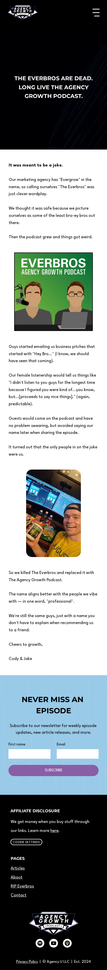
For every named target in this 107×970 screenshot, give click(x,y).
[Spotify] (40, 943)
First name (16, 744)
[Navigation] (96, 12)
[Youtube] (53, 943)
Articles (18, 868)
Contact (18, 895)
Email (61, 744)
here (54, 831)
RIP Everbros (22, 886)
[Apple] (67, 943)
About (16, 877)
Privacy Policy (27, 962)
